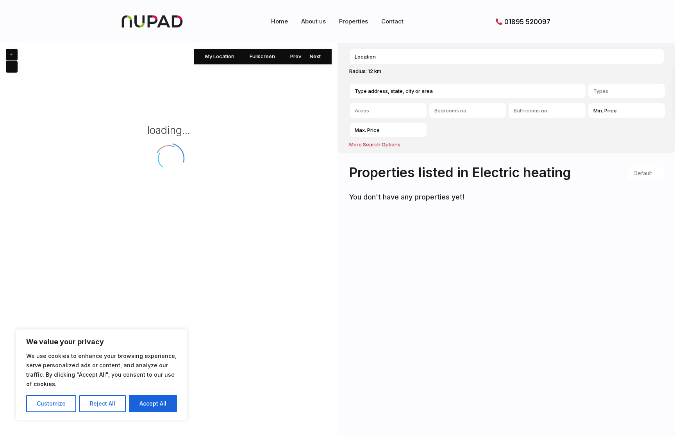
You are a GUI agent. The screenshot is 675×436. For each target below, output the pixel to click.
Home (279, 21)
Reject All (102, 403)
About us (313, 21)
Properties (353, 21)
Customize (51, 403)
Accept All (152, 403)
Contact (392, 21)
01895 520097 (527, 22)
